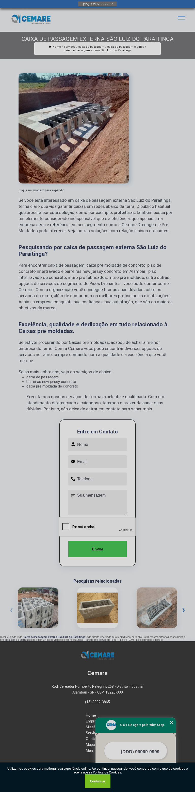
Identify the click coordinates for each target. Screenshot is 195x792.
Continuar (97, 781)
